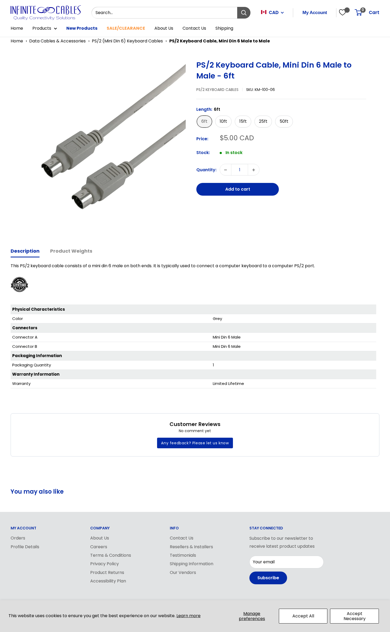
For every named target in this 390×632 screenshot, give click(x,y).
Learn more (188, 616)
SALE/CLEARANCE (126, 28)
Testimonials (183, 555)
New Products (81, 28)
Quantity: (206, 170)
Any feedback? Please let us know (195, 443)
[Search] (243, 13)
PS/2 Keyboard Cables (217, 89)
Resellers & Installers (191, 547)
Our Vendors (183, 572)
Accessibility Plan (108, 581)
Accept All (303, 616)
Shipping (224, 28)
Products (41, 28)
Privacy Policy (104, 564)
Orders (18, 538)
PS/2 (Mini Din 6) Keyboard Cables (127, 41)
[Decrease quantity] (225, 169)
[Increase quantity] (253, 169)
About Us (163, 28)
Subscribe (268, 578)
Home (17, 28)
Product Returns (107, 572)
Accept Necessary (355, 616)
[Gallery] (101, 147)
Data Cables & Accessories (57, 41)
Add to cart (237, 189)
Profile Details (25, 547)
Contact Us (194, 28)
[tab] (25, 251)
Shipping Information (191, 564)
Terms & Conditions (110, 555)
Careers (98, 547)
